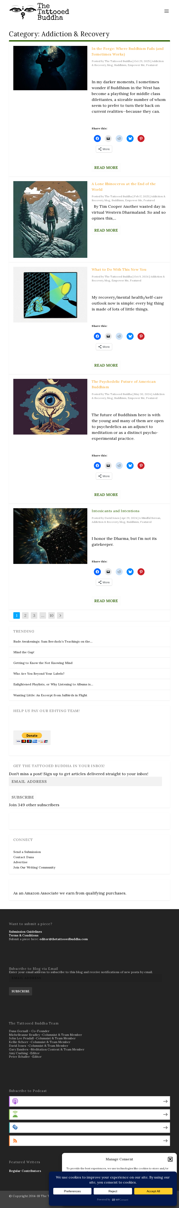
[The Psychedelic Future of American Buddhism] (50, 407)
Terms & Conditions (23, 935)
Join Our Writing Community (34, 867)
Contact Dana (23, 857)
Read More (106, 167)
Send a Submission (27, 852)
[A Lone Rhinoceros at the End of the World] (50, 219)
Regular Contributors (25, 1171)
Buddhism (120, 65)
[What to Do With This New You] (50, 294)
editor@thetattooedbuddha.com (64, 939)
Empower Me (136, 65)
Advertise (20, 862)
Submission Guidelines (25, 932)
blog (110, 65)
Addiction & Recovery (105, 521)
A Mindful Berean (149, 518)
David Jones (112, 518)
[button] (170, 1159)
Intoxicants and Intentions (115, 511)
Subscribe (23, 797)
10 (51, 615)
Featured (151, 65)
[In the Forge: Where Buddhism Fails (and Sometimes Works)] (50, 68)
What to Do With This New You (119, 269)
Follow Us (21, 818)
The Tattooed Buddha (118, 61)
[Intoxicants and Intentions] (50, 536)
